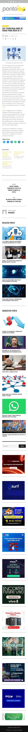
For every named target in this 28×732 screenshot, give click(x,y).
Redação (6, 36)
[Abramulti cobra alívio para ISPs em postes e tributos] (12, 427)
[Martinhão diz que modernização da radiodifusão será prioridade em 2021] (12, 342)
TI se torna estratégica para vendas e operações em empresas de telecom (12, 242)
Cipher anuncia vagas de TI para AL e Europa (19, 153)
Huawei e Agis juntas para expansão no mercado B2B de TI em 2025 (12, 261)
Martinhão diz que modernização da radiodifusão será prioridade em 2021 (12, 351)
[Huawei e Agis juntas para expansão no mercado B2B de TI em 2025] (12, 252)
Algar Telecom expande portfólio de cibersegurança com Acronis (11, 280)
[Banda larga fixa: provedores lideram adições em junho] (12, 384)
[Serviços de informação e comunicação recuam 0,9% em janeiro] (12, 322)
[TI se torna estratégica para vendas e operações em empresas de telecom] (12, 233)
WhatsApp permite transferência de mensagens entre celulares (11, 416)
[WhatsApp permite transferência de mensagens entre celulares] (12, 406)
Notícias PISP (5, 26)
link (4, 107)
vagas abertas (23, 175)
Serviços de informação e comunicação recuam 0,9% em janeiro (12, 332)
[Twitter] (13, 1)
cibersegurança (7, 175)
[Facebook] (8, 1)
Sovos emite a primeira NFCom (9, 372)
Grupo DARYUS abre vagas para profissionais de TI (7, 163)
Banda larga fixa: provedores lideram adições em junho (12, 394)
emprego (12, 175)
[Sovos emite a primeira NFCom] (12, 363)
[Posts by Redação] (3, 36)
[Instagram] (11, 1)
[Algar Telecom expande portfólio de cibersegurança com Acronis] (12, 272)
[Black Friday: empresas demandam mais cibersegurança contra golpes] (12, 291)
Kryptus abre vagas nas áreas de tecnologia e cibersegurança (6, 154)
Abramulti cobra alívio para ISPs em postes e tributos (14, 435)
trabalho (17, 175)
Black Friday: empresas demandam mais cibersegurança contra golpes (12, 299)
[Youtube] (16, 1)
